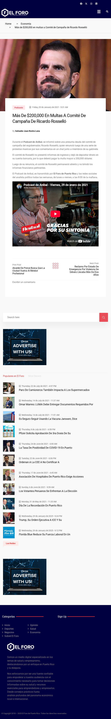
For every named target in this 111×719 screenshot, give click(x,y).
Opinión (34, 625)
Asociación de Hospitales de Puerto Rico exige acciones (51, 476)
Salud (33, 628)
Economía (26, 23)
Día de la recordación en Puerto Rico (40, 505)
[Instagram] (91, 3)
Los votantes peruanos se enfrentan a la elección (48, 491)
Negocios (9, 632)
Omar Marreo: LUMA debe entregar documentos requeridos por (56, 404)
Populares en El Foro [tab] (13, 376)
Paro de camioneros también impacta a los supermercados (54, 389)
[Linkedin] (96, 3)
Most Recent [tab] (34, 376)
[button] (99, 11)
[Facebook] (81, 3)
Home (8, 23)
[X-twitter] (86, 3)
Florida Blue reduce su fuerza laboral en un (44, 534)
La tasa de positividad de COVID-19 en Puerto (45, 447)
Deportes (9, 628)
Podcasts (18, 107)
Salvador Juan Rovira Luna (27, 131)
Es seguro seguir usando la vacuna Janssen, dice (48, 418)
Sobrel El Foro (11, 636)
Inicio (7, 625)
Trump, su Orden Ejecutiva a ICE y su (40, 519)
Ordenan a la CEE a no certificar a (39, 462)
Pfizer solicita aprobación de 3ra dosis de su (45, 433)
